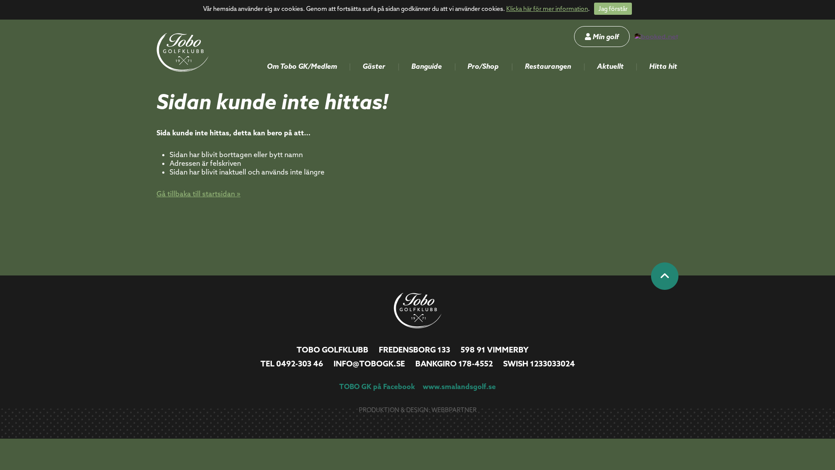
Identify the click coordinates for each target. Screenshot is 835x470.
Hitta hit (663, 66)
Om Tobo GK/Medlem (302, 66)
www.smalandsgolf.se (459, 386)
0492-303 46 (299, 364)
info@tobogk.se (369, 364)
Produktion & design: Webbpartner (418, 410)
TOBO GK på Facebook (377, 386)
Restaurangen (548, 66)
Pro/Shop (483, 66)
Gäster (374, 66)
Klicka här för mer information (547, 9)
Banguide (426, 66)
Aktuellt (610, 66)
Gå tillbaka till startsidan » (198, 193)
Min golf (605, 36)
